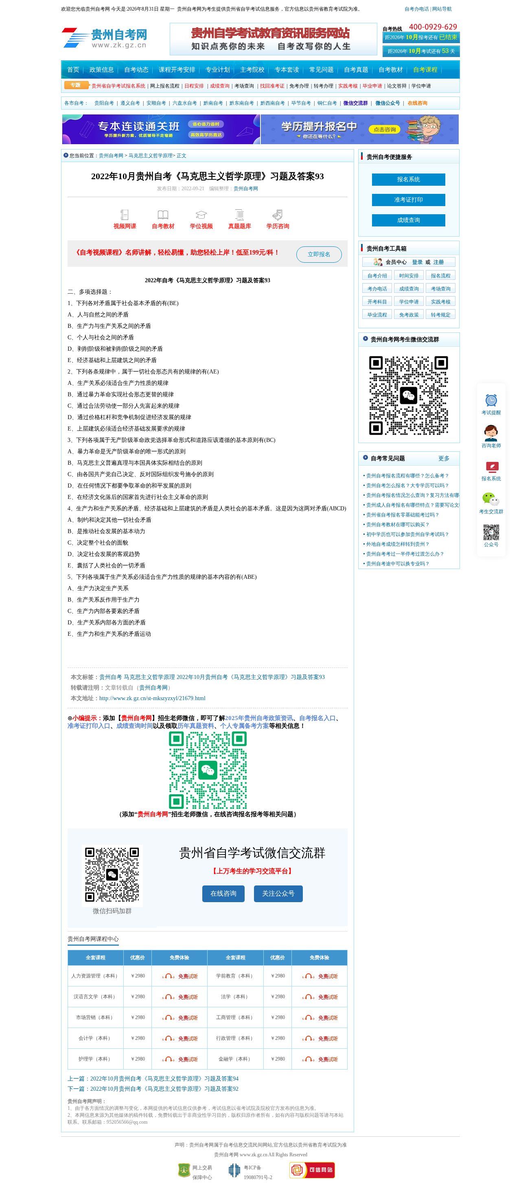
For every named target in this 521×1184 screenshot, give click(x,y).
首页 (73, 69)
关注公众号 (278, 893)
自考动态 (136, 69)
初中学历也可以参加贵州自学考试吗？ (407, 534)
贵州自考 (110, 677)
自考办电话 (417, 9)
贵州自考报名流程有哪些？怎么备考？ (407, 476)
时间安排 (409, 276)
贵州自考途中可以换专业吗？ (398, 564)
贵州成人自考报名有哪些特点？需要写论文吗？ (417, 505)
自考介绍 (377, 276)
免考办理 (299, 86)
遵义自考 (130, 103)
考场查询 (244, 86)
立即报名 (319, 254)
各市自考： (76, 103)
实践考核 (441, 302)
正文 (181, 155)
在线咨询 (223, 893)
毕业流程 (377, 315)
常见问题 (321, 69)
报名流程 (441, 276)
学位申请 (421, 86)
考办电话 (377, 289)
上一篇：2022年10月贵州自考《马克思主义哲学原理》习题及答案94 (153, 1079)
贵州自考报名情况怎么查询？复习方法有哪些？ (417, 495)
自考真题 (356, 69)
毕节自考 (301, 103)
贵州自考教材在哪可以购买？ (398, 524)
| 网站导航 (440, 9)
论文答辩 (397, 86)
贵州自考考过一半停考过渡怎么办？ (405, 554)
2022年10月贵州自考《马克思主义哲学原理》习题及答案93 (251, 677)
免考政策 (409, 315)
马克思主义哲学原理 (151, 155)
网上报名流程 (165, 86)
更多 (444, 458)
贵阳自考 (104, 103)
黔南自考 (213, 103)
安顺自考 (156, 103)
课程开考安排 (177, 69)
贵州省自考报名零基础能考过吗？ (403, 515)
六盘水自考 (185, 103)
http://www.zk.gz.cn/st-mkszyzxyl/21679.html (152, 698)
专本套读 (287, 69)
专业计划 (218, 69)
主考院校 (252, 69)
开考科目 (377, 302)
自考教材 (391, 69)
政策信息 (102, 69)
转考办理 (323, 86)
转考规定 (441, 315)
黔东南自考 (242, 103)
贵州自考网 (111, 155)
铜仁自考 (327, 103)
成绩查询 (409, 289)
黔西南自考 (272, 103)
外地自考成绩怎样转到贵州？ (398, 544)
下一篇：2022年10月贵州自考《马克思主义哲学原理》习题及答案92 (153, 1089)
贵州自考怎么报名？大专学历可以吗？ (407, 485)
